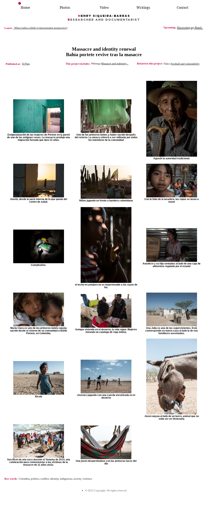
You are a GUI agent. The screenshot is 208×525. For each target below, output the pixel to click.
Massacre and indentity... (114, 63)
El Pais (26, 63)
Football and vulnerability (185, 63)
